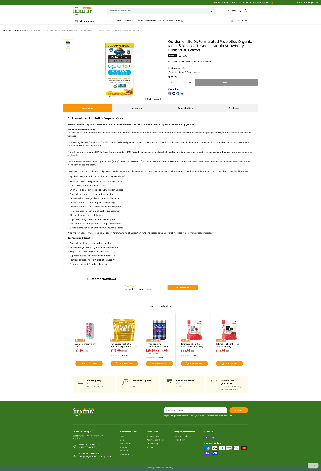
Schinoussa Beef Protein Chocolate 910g (227, 345)
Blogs (122, 440)
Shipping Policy (126, 454)
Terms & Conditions (182, 436)
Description (88, 108)
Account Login (153, 436)
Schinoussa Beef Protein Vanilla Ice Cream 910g (192, 345)
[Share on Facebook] (169, 93)
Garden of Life (178, 68)
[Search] (212, 11)
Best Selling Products (18, 31)
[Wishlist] (240, 11)
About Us (124, 451)
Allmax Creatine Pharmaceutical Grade (157, 345)
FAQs (122, 436)
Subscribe (238, 410)
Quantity (172, 77)
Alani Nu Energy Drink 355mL (85, 345)
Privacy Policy (179, 440)
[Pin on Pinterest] (181, 93)
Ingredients (136, 108)
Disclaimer (234, 108)
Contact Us (125, 447)
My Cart (150, 447)
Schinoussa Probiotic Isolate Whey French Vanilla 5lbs (124, 346)
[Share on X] (173, 93)
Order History (152, 443)
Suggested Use (185, 108)
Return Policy (125, 443)
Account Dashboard (155, 440)
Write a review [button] (182, 287)
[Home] (4, 30)
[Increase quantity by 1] (190, 82)
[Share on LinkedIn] (177, 93)
